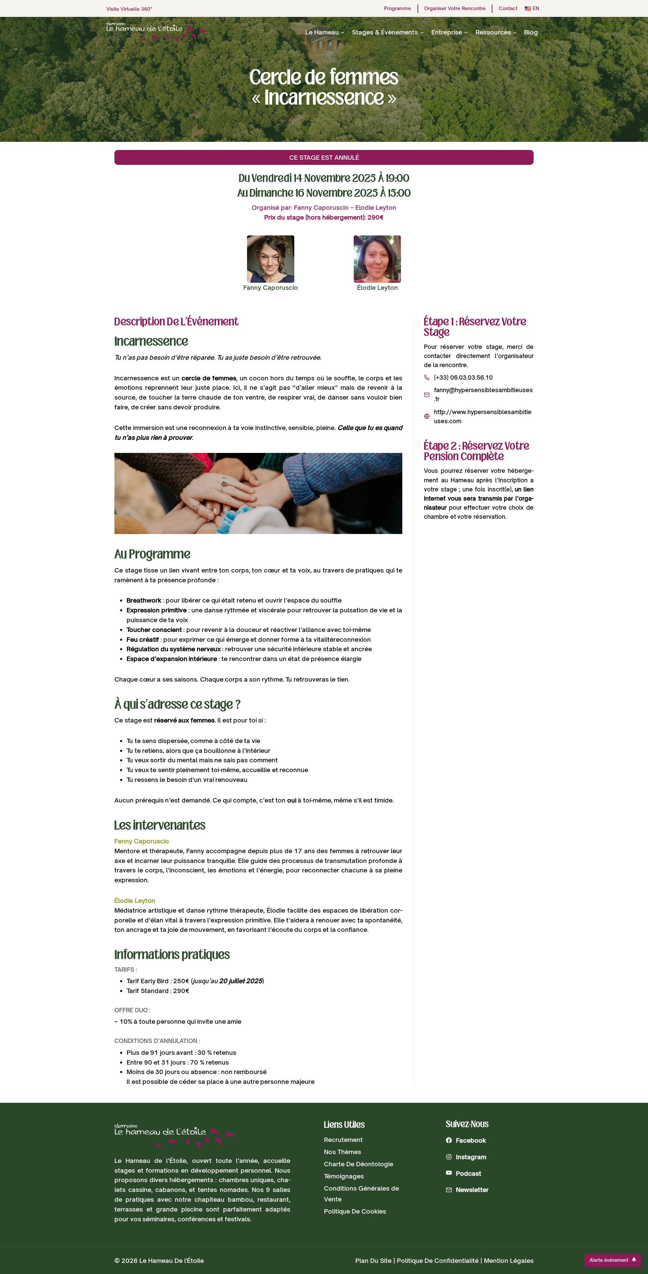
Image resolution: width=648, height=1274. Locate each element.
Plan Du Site (373, 1260)
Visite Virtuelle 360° (129, 9)
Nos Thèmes (342, 1151)
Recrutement (343, 1139)
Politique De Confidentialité (438, 1260)
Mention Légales (509, 1260)
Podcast (468, 1173)
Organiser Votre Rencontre (455, 8)
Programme (397, 8)
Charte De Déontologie (358, 1164)
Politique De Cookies (355, 1211)
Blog (531, 32)
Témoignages (344, 1176)
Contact (508, 8)
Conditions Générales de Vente (361, 1193)
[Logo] (175, 1136)
